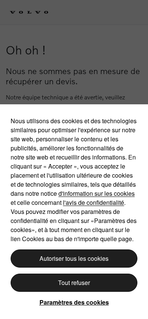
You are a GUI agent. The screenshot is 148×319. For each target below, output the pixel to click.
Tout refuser (74, 282)
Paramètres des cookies (74, 302)
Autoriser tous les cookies (74, 258)
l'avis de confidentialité (93, 202)
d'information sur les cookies (96, 193)
